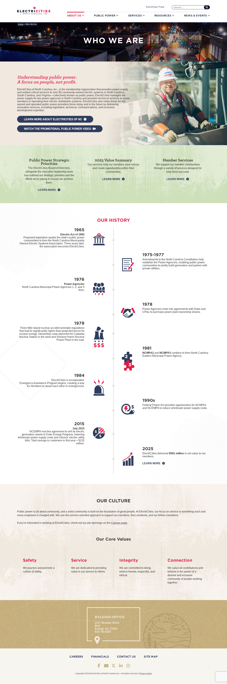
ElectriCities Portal (155, 7)
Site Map (151, 656)
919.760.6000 (103, 631)
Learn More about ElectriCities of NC (53, 119)
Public (105, 15)
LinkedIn (121, 666)
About (74, 15)
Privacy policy (145, 673)
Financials (100, 656)
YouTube (106, 666)
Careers (76, 656)
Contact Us (126, 656)
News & (196, 15)
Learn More (47, 189)
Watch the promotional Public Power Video (57, 128)
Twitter (114, 666)
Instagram (128, 666)
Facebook (99, 666)
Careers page (119, 522)
